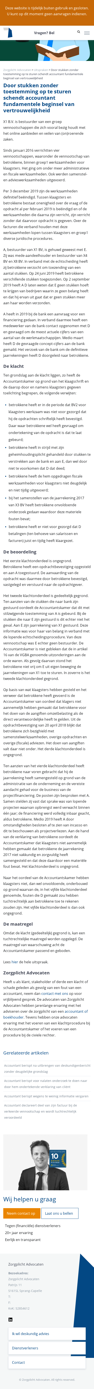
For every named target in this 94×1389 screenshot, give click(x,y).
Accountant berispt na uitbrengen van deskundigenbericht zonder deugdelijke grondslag (47, 1068)
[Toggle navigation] (87, 32)
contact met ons (54, 993)
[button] (78, 32)
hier (15, 962)
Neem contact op (21, 1213)
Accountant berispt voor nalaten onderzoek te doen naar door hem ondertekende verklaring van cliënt (45, 1084)
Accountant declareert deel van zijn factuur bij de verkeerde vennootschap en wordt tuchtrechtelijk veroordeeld (40, 1111)
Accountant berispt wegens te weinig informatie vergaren (46, 1096)
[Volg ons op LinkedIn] (10, 1319)
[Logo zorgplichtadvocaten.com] (7, 33)
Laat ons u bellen (59, 1213)
